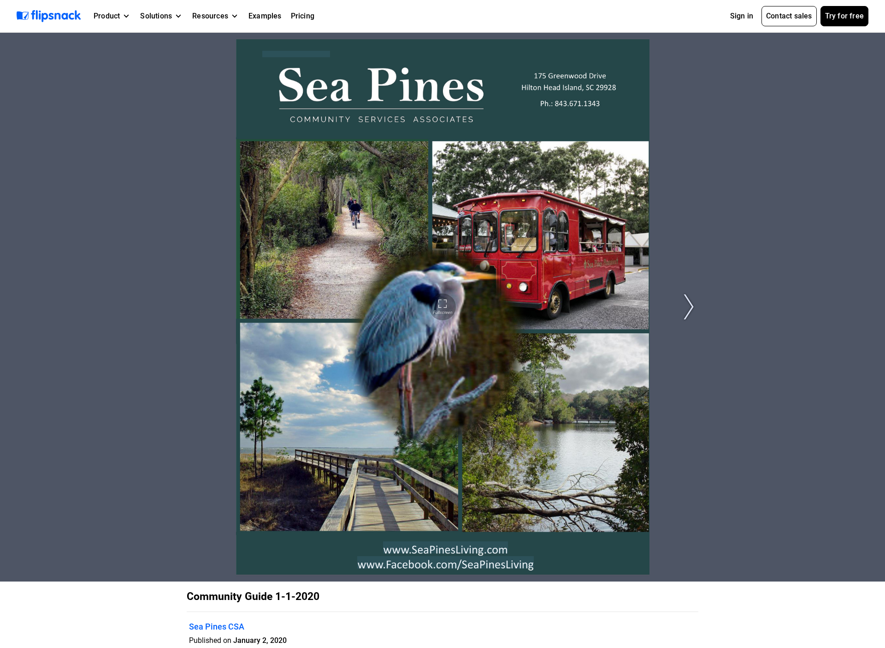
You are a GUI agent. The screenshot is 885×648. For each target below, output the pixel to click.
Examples (265, 16)
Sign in (741, 16)
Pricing (302, 16)
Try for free (844, 16)
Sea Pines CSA (216, 626)
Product (107, 16)
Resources (210, 16)
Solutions (156, 16)
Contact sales (789, 16)
